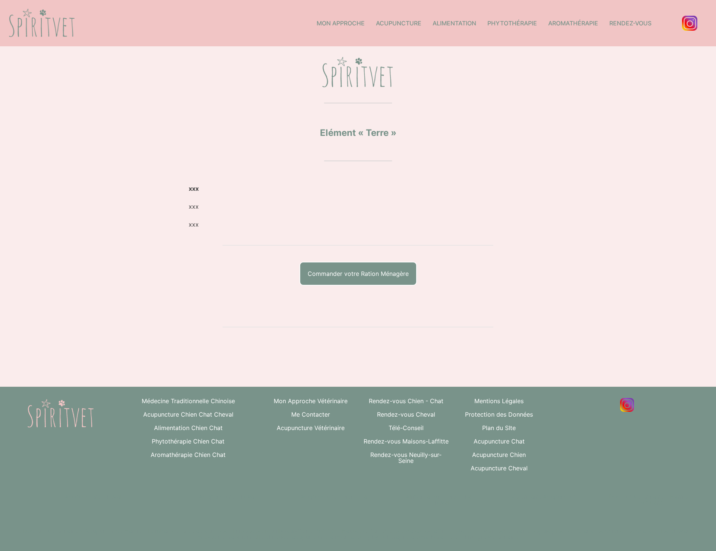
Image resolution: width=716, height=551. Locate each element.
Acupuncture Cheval (499, 468)
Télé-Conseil (406, 428)
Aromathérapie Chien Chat (188, 454)
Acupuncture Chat (499, 441)
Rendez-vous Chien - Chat (406, 401)
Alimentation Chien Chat (188, 428)
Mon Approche (341, 23)
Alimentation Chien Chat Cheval (439, 499)
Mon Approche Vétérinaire (311, 401)
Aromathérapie (573, 23)
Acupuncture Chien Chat (334, 496)
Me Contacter (310, 414)
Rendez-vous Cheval (406, 414)
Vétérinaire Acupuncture (545, 496)
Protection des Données (499, 414)
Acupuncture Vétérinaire (311, 428)
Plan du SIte (499, 428)
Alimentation (454, 23)
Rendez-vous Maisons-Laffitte (406, 441)
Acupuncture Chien (499, 454)
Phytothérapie (512, 23)
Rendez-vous (630, 23)
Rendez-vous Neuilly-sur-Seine (406, 457)
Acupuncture (398, 23)
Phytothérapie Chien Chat (188, 441)
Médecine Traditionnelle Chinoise (188, 401)
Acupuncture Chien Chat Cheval (188, 414)
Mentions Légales (499, 401)
